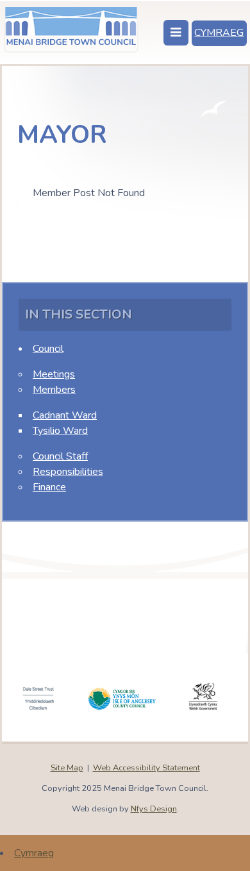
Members (54, 390)
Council (48, 349)
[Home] (71, 27)
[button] (175, 33)
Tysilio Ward (60, 431)
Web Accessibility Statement (146, 768)
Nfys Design (154, 809)
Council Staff (60, 456)
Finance (49, 487)
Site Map (67, 768)
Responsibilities (68, 472)
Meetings (54, 374)
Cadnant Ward (65, 415)
